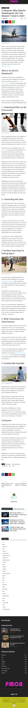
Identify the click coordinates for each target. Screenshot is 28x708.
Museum (4, 584)
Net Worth (5, 589)
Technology (7, 5)
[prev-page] (2, 534)
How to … (4, 575)
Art (3, 542)
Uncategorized (6, 609)
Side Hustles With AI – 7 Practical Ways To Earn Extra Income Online (18, 514)
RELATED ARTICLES (7, 509)
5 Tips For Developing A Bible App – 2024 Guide (21, 484)
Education (4, 558)
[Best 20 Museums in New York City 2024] (5, 645)
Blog (3, 544)
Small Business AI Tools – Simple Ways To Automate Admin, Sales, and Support (17, 521)
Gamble (4, 566)
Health (4, 571)
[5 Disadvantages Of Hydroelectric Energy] (5, 630)
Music (3, 587)
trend (13, 466)
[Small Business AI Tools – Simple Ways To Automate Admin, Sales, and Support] (5, 521)
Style (3, 600)
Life (3, 582)
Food (3, 564)
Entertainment (6, 560)
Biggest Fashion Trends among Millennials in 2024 (7, 485)
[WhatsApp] (13, 21)
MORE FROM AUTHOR (19, 509)
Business (4, 546)
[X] (6, 21)
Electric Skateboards (16, 464)
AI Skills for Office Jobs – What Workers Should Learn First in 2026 (18, 528)
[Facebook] (2, 21)
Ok (14, 705)
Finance (4, 562)
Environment (4, 466)
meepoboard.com (6, 66)
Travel (3, 607)
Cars (3, 549)
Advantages (8, 464)
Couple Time (5, 553)
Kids (3, 578)
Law (3, 580)
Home (2, 5)
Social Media (5, 596)
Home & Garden (6, 573)
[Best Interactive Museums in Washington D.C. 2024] (5, 638)
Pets (3, 591)
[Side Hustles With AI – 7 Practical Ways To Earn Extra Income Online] (5, 514)
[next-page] (5, 534)
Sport (3, 598)
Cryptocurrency (6, 555)
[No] (26, 702)
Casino (4, 551)
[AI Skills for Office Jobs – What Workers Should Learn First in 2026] (5, 529)
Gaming (4, 569)
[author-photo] (14, 499)
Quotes (4, 593)
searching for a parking (7, 281)
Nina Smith (5, 18)
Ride (10, 466)
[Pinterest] (9, 21)
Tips (8, 7)
